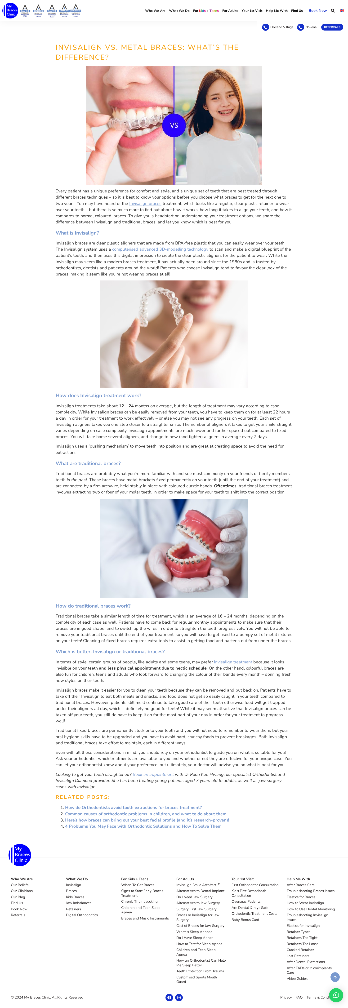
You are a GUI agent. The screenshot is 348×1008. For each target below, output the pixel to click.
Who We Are (155, 11)
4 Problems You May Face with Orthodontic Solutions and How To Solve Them (143, 826)
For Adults (230, 11)
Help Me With (277, 11)
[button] (332, 10)
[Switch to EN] (342, 10)
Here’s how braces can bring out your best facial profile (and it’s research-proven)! (147, 820)
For (206, 11)
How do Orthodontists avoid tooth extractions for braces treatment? (133, 807)
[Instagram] (179, 997)
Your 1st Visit (252, 11)
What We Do (179, 11)
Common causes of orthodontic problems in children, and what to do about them (146, 814)
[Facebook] (169, 997)
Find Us (297, 11)
